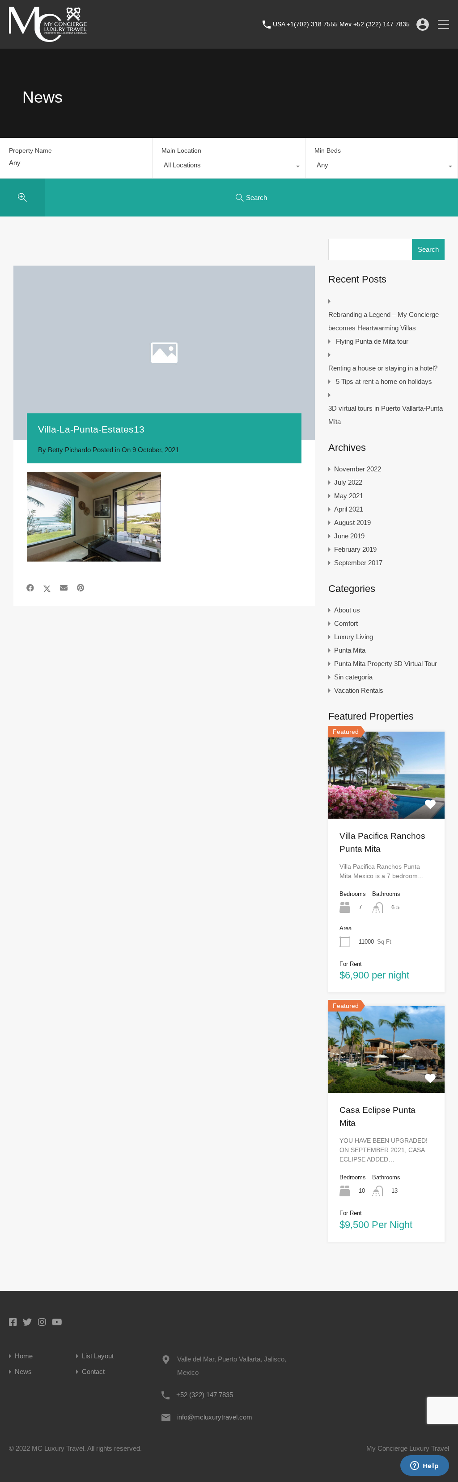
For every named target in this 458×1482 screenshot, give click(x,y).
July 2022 (348, 482)
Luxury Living (353, 637)
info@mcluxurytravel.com (214, 1417)
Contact (93, 1371)
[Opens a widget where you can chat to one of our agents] (424, 1466)
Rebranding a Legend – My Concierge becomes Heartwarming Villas (383, 321)
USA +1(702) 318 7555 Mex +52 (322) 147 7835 (341, 24)
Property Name (30, 150)
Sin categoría (353, 677)
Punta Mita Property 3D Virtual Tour (385, 663)
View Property (386, 801)
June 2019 (349, 536)
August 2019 (352, 522)
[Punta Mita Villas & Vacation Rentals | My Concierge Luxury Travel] (48, 38)
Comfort (346, 623)
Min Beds (327, 150)
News (23, 1371)
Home (24, 1356)
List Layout (98, 1356)
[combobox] (229, 167)
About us (347, 610)
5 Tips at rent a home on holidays (384, 381)
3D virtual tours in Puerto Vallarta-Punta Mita (385, 414)
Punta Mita (349, 650)
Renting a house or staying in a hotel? (382, 368)
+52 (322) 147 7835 (204, 1395)
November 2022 (357, 469)
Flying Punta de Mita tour (372, 341)
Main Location (181, 150)
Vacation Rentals (358, 690)
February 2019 (355, 549)
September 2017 (358, 562)
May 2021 (348, 496)
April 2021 (348, 509)
